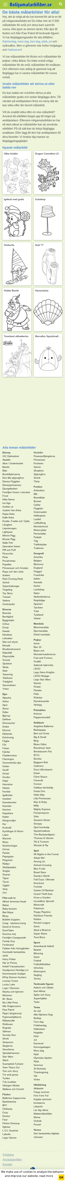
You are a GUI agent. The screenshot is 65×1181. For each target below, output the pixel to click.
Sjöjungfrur (40, 474)
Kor (4, 824)
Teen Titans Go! (11, 1067)
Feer (5, 1119)
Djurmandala (41, 631)
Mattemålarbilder (43, 1113)
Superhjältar (40, 998)
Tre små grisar (10, 1074)
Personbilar (40, 533)
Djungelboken (10, 488)
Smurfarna (8, 1049)
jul (50, 41)
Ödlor (5, 712)
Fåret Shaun (40, 776)
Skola (5, 667)
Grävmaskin (40, 512)
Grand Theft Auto (43, 894)
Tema (37, 1007)
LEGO (37, 668)
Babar (5, 905)
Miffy (36, 805)
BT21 (37, 755)
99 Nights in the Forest (46, 854)
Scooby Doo (9, 1035)
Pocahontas (8, 560)
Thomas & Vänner (44, 838)
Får (4, 744)
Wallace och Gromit (13, 1089)
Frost (5, 495)
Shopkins (39, 470)
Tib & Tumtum (41, 841)
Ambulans (39, 490)
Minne (37, 1117)
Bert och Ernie (41, 733)
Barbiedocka (9, 1101)
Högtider (38, 1032)
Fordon (38, 486)
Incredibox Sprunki (44, 901)
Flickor (6, 1094)
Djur (4, 694)
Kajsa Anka (8, 513)
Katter (5, 816)
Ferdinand (8, 944)
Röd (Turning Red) (12, 578)
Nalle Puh (7, 542)
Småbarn (39, 722)
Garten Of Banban (44, 890)
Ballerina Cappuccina (14, 1098)
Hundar (6, 791)
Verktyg (38, 704)
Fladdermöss (9, 755)
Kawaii (6, 631)
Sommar (38, 1065)
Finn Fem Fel (41, 1095)
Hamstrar (7, 784)
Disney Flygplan (11, 481)
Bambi (5, 467)
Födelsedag (40, 1025)
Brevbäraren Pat (43, 751)
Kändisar (7, 634)
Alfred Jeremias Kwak (14, 901)
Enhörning (8, 737)
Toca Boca (39, 937)
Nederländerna (42, 596)
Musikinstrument (11, 649)
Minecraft (39, 904)
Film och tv (9, 897)
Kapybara (7, 813)
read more (46, 1176)
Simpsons (7, 1042)
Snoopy (38, 823)
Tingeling (7, 589)
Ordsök (38, 1120)
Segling (38, 975)
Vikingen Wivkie (11, 1085)
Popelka (6, 564)
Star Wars (7, 1056)
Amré (37, 643)
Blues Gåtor (40, 744)
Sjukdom (7, 663)
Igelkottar (7, 795)
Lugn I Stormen (10, 988)
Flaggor (38, 571)
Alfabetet (38, 1088)
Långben (7, 524)
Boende (6, 613)
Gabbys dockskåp (43, 787)
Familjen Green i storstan (16, 492)
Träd (36, 611)
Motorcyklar (40, 530)
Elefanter (7, 733)
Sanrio (37, 467)
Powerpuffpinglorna (44, 456)
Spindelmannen (11, 1053)
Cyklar (37, 504)
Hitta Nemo (8, 499)
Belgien (38, 560)
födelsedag (9, 41)
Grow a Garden (42, 897)
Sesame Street (42, 820)
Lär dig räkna (41, 1110)
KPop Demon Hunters (14, 977)
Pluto (5, 557)
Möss (5, 842)
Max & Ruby (40, 802)
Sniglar (6, 871)
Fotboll (37, 960)
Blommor (39, 564)
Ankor (5, 701)
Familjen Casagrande (14, 937)
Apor (5, 705)
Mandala (39, 623)
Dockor (6, 1116)
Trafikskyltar (40, 544)
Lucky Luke (8, 984)
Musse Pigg (8, 539)
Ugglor (6, 885)
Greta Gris (39, 791)
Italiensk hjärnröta (43, 665)
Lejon (5, 834)
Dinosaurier (8, 723)
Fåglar (6, 741)
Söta (36, 816)
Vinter (37, 1079)
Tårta (37, 481)
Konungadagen (42, 1047)
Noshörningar (9, 845)
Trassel (6, 596)
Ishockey (38, 967)
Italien (37, 578)
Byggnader (8, 620)
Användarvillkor (12, 1159)
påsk (44, 41)
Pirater (37, 686)
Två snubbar (9, 1081)
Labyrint (38, 1106)
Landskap (39, 589)
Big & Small (40, 737)
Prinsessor (39, 459)
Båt (35, 494)
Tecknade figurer (44, 984)
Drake (5, 726)
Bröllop (37, 1018)
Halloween (14, 49)
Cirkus (5, 623)
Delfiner (6, 719)
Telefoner (7, 678)
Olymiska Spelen (43, 1057)
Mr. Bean (7, 999)
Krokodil (6, 827)
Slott (4, 670)
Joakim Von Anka (11, 510)
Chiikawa (7, 1108)
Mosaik (6, 645)
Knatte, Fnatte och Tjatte (16, 521)
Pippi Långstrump (12, 1013)
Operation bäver (11, 546)
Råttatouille (8, 1020)
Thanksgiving (41, 1072)
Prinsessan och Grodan (15, 568)
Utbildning (40, 1084)
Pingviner (7, 860)
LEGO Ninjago (41, 676)
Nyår (36, 1054)
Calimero (39, 766)
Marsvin (6, 838)
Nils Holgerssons (11, 1006)
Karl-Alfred (39, 991)
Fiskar (5, 748)
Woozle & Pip (41, 845)
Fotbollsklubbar (42, 964)
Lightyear (7, 532)
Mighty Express (42, 809)
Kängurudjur (9, 820)
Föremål (38, 780)
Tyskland (38, 614)
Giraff (5, 769)
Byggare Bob (41, 762)
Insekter (6, 798)
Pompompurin (41, 812)
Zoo (4, 892)
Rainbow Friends (43, 915)
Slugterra (7, 1045)
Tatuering (7, 674)
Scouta (6, 660)
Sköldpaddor (9, 867)
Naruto (37, 683)
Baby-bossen (9, 908)
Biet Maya (7, 912)
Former (38, 784)
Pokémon (39, 908)
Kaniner (6, 809)
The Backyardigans (44, 834)
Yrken (5, 688)
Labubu (6, 1134)
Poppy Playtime (42, 912)
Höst (36, 1036)
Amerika (38, 557)
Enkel (37, 773)
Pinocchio (7, 553)
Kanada (38, 582)
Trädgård (7, 681)
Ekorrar (6, 730)
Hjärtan (6, 1127)
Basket (37, 949)
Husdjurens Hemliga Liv (15, 970)
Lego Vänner (9, 1137)
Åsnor (5, 708)
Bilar (4, 470)
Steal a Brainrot (42, 930)
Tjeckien (38, 607)
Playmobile (8, 656)
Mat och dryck (10, 641)
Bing (36, 740)
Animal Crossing (42, 865)
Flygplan (38, 508)
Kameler (7, 806)
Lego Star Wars (42, 679)
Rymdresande (41, 701)
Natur (37, 593)
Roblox (37, 919)
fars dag (35, 41)
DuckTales (8, 930)
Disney (6, 452)
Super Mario (40, 933)
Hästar (6, 788)
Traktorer (39, 548)
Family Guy (8, 941)
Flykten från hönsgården (15, 948)
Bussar (37, 501)
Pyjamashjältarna (11, 1017)
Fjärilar (6, 751)
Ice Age (6, 503)
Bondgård (7, 616)
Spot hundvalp (41, 827)
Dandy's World (42, 875)
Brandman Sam (42, 748)
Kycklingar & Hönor (12, 831)
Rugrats (6, 1027)
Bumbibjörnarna (11, 474)
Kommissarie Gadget (13, 973)
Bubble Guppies (11, 919)
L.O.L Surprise (10, 1130)
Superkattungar (10, 586)
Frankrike (39, 575)
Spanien (38, 604)
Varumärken (9, 685)
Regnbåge (39, 600)
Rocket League (42, 922)
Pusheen (38, 463)
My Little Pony (10, 1002)
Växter (37, 618)
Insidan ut (7, 506)
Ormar (6, 849)
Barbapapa (40, 729)
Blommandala (41, 627)
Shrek (5, 1038)
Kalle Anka (8, 517)
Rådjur (6, 863)
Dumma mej (9, 934)
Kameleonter (9, 802)
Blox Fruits (39, 868)
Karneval (38, 1043)
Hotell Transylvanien (13, 966)
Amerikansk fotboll (44, 946)
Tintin (37, 1002)
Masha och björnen (13, 991)
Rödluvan (7, 1024)
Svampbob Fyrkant (12, 1063)
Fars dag (39, 1021)
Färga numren (41, 1092)
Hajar (5, 780)
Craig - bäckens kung (14, 923)
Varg (4, 889)
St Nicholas (40, 1068)
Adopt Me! (39, 857)
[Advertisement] (32, 411)
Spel (36, 850)
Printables (40, 710)
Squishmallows (42, 830)
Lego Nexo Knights (44, 672)
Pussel (37, 1124)
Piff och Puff (9, 550)
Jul (35, 1039)
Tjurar (5, 881)
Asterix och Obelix (43, 987)
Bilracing (38, 953)
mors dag (23, 41)
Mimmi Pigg (8, 535)
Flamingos (8, 759)
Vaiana (6, 600)
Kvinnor (38, 713)
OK (61, 1177)
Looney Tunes (10, 980)
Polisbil (37, 537)
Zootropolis (8, 604)
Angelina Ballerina (43, 726)
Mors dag (39, 1050)
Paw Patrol (8, 1009)
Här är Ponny (9, 962)
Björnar (6, 715)
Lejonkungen (9, 528)
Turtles (6, 1078)
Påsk (36, 1061)
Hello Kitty (39, 794)
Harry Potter (9, 959)
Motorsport (40, 971)
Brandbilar (39, 497)
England (38, 567)
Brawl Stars (40, 872)
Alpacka (6, 697)
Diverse (6, 609)
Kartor (37, 585)
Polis (36, 694)
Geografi (39, 553)
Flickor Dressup (11, 1123)
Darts (37, 957)
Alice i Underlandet (12, 463)
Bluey (5, 916)
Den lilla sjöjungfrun (13, 477)
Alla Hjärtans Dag (43, 1014)
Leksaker (7, 638)
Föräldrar (8, 1154)
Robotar (38, 697)
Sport (37, 942)
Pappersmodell (42, 717)
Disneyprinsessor (11, 485)
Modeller (38, 452)
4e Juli (37, 1011)
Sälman (6, 1031)
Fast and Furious (43, 657)
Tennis (37, 978)
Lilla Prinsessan (42, 798)
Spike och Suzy (42, 994)
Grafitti (37, 661)
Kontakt (7, 1164)
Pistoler (38, 690)
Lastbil (37, 519)
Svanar (6, 874)
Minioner (7, 995)
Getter (5, 766)
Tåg (36, 540)
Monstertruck (41, 526)
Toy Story (7, 593)
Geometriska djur (11, 762)
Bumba (37, 758)
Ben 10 (37, 647)
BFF (4, 1105)
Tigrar (5, 878)
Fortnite (38, 886)
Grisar (5, 773)
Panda (6, 852)
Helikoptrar (40, 515)
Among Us (39, 861)
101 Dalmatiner (10, 456)
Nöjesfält (7, 652)
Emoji (5, 627)
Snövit (5, 582)
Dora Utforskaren (43, 769)
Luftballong (40, 522)
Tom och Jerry (10, 1071)
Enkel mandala (42, 634)
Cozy (5, 1112)
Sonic (37, 926)
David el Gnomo (11, 926)
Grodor (6, 777)
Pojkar (37, 639)
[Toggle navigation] (5, 4)
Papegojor (8, 856)
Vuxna (37, 1129)
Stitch (5, 1060)
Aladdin (6, 459)
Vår (35, 1075)
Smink (37, 477)
